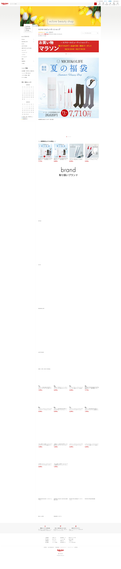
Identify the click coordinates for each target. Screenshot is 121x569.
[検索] (95, 7)
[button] (116, 4)
